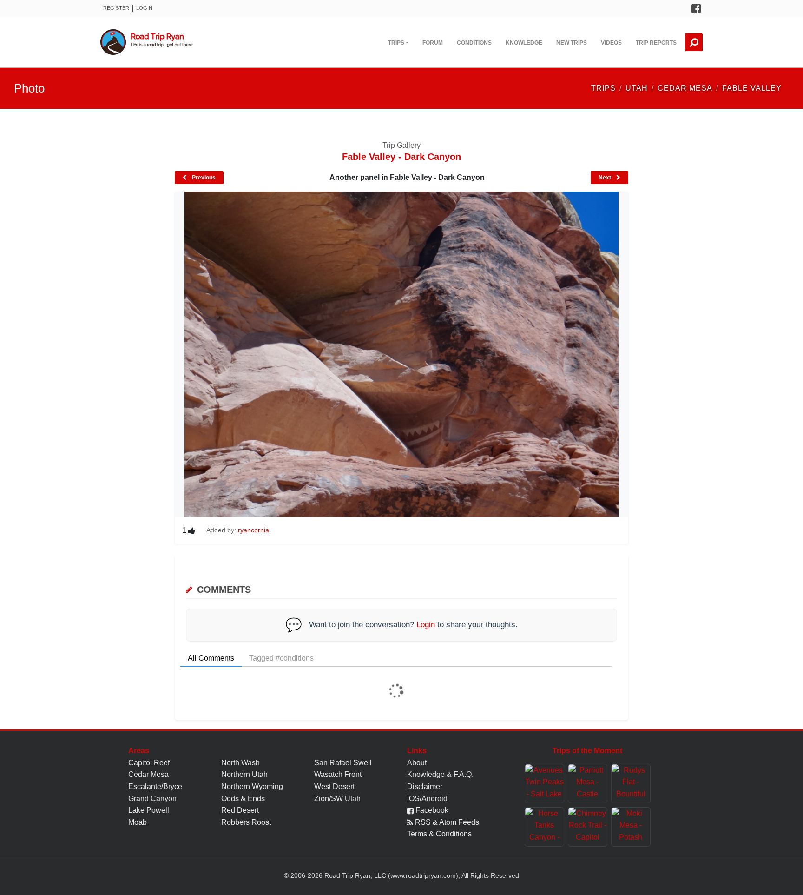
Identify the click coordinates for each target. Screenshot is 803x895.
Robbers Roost (246, 822)
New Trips (571, 43)
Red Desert (240, 810)
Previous (203, 177)
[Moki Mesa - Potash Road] (631, 827)
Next (605, 177)
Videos (611, 43)
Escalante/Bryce (155, 786)
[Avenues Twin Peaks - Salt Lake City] (544, 783)
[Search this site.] (694, 42)
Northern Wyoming (252, 786)
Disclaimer (424, 786)
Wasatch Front (338, 774)
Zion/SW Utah (337, 798)
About (417, 763)
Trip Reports (656, 43)
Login (144, 8)
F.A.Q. (464, 774)
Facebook (431, 810)
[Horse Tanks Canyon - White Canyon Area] (544, 827)
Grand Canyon (152, 798)
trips (603, 88)
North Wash (240, 763)
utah (636, 88)
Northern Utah (244, 774)
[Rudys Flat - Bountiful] (631, 783)
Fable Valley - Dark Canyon (401, 157)
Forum (432, 43)
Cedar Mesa (148, 774)
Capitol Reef (149, 763)
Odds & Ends (243, 798)
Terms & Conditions (439, 834)
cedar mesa (685, 88)
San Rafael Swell (343, 763)
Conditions (474, 43)
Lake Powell (148, 810)
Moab (137, 822)
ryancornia (253, 530)
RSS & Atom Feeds (446, 822)
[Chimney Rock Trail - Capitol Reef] (587, 827)
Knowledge (524, 43)
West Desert (334, 786)
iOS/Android (427, 798)
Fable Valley (752, 88)
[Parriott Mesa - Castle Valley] (587, 783)
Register (116, 8)
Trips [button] (396, 43)
